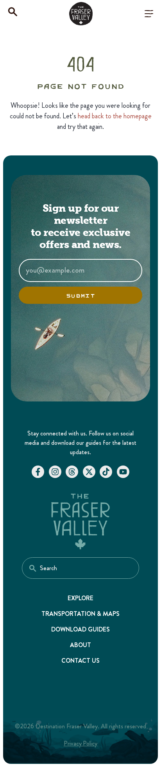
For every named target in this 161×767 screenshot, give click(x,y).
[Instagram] (55, 472)
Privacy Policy (81, 743)
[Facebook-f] (38, 472)
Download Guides (80, 629)
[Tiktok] (106, 472)
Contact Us (80, 660)
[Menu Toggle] (149, 13)
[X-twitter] (89, 472)
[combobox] (80, 568)
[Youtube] (123, 472)
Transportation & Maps (80, 613)
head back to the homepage (115, 116)
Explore (81, 598)
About (80, 644)
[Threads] (72, 472)
